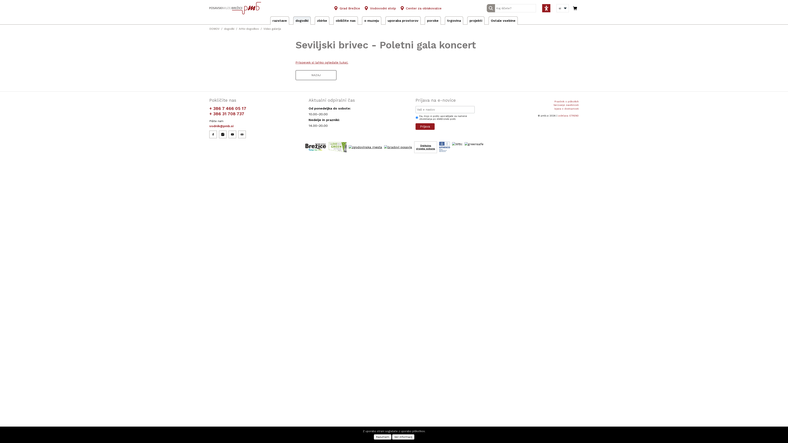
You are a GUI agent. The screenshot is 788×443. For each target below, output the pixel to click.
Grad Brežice (350, 8)
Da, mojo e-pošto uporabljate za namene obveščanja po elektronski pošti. (443, 117)
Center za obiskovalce (424, 8)
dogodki (302, 21)
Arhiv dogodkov (249, 28)
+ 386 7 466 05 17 (227, 108)
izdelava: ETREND (568, 115)
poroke (433, 21)
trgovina (454, 21)
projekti (476, 21)
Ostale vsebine (503, 21)
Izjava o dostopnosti (566, 108)
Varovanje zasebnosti (566, 105)
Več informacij (403, 436)
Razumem (382, 436)
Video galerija (272, 28)
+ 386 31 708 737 (226, 113)
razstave (280, 21)
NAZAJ (316, 75)
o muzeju (371, 21)
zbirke (322, 21)
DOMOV (214, 28)
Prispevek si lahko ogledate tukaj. (322, 62)
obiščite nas (346, 21)
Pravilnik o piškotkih (566, 101)
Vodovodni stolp (383, 8)
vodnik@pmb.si (221, 126)
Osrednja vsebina (10, 2)
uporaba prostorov (403, 21)
